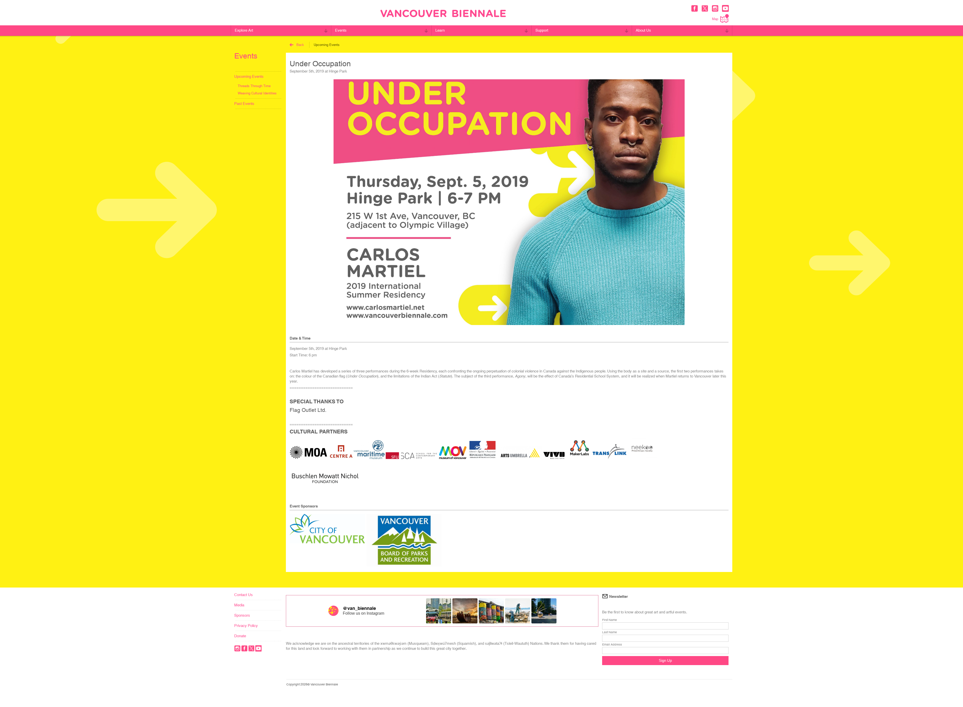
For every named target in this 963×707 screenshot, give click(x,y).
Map (715, 19)
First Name (609, 620)
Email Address (612, 644)
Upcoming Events (249, 76)
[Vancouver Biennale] (443, 14)
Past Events (244, 103)
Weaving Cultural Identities (257, 93)
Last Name (609, 632)
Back (300, 45)
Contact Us (243, 595)
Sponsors (242, 615)
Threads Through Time (254, 86)
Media (239, 605)
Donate (240, 636)
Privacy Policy (246, 625)
